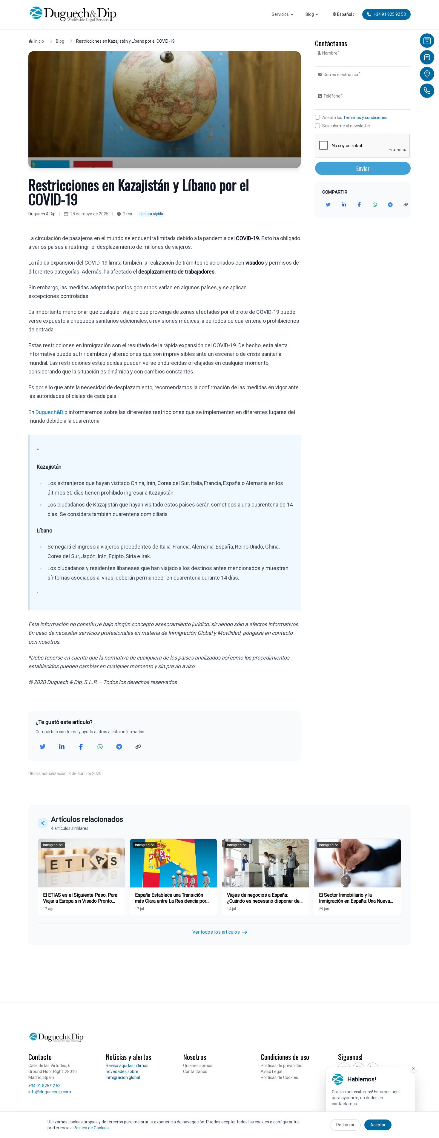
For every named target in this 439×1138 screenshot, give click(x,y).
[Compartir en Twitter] (43, 746)
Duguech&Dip (51, 412)
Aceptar (378, 1124)
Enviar (363, 168)
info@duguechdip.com (49, 1091)
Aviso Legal (271, 1071)
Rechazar (345, 1124)
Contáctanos (195, 1071)
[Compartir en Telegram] (119, 746)
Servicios (280, 14)
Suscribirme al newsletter (346, 125)
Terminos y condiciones (365, 117)
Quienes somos (197, 1065)
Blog (310, 14)
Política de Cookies (91, 1127)
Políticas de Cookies (279, 1077)
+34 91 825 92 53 (44, 1085)
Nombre (330, 52)
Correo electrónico (341, 74)
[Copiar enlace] (138, 746)
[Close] (413, 1068)
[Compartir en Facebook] (81, 746)
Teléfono (332, 95)
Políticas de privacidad (282, 1065)
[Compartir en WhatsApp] (100, 746)
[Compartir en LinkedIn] (62, 746)
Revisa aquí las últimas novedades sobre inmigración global (127, 1071)
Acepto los (354, 117)
